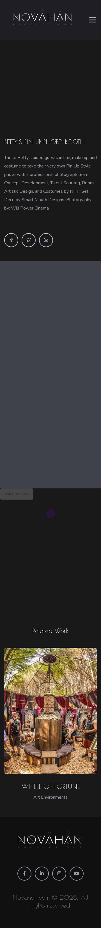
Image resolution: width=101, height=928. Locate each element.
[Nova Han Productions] (43, 19)
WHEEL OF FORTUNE (51, 786)
